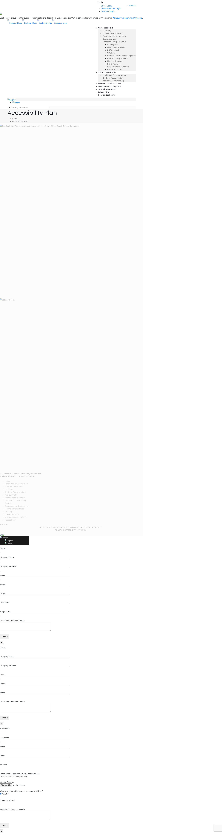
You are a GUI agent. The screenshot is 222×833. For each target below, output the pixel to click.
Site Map (8, 511)
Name (2, 548)
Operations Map (12, 514)
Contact (8, 503)
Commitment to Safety (15, 497)
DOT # (3, 674)
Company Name (7, 557)
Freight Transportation (14, 509)
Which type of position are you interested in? (19, 774)
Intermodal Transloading (15, 500)
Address (3, 764)
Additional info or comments (12, 809)
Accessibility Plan (19, 121)
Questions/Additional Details (12, 620)
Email (2, 575)
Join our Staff (11, 495)
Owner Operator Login (110, 8)
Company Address (8, 566)
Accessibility (10, 520)
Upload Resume (7, 782)
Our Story (9, 489)
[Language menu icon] (12, 99)
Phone (2, 584)
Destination (5, 602)
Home (14, 118)
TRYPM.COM (80, 530)
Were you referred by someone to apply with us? (21, 792)
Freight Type (5, 611)
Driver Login (106, 6)
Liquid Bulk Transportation (16, 484)
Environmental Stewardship (17, 506)
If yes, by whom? (7, 800)
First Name (4, 728)
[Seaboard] (37, 23)
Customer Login (108, 11)
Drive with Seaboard (14, 486)
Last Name (4, 737)
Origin (2, 593)
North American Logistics (16, 517)
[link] (50, 107)
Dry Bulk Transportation (15, 492)
